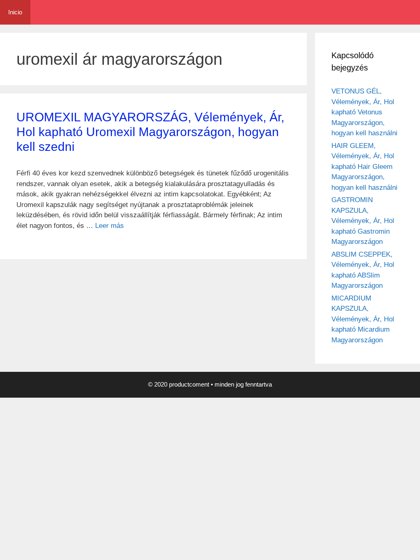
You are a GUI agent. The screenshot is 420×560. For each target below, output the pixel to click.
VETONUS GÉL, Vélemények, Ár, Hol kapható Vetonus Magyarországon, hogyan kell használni (364, 112)
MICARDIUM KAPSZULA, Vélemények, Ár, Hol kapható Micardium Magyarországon (362, 319)
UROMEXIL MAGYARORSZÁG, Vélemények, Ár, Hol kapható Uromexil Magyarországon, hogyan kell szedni (150, 131)
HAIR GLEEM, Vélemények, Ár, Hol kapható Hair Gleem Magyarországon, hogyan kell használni (364, 166)
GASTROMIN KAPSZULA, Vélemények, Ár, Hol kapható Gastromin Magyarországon (362, 221)
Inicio (15, 12)
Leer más (109, 226)
